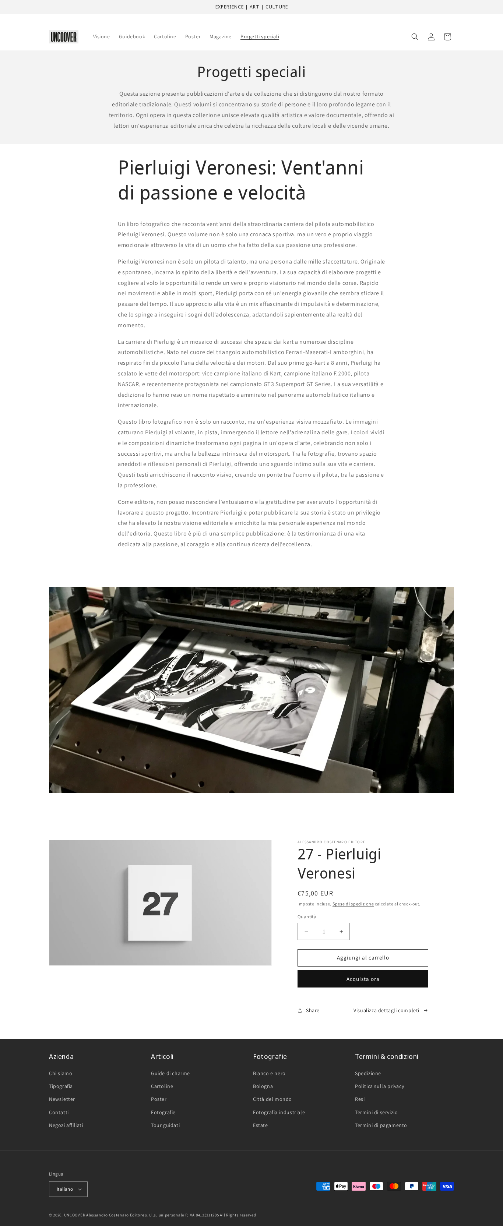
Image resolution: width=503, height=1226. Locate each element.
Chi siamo (60, 1073)
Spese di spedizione (353, 904)
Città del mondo (272, 1099)
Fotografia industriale (279, 1112)
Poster (159, 1099)
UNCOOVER (74, 1215)
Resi (360, 1099)
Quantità (307, 917)
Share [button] (313, 1010)
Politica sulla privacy (379, 1086)
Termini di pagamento (381, 1125)
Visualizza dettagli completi (386, 1010)
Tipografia (61, 1086)
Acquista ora (363, 978)
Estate (260, 1125)
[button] (415, 37)
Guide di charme (170, 1073)
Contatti (59, 1112)
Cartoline (162, 1086)
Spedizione (368, 1073)
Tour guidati (165, 1125)
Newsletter (62, 1099)
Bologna (263, 1086)
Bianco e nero (269, 1073)
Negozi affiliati (66, 1125)
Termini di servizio (376, 1112)
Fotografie (163, 1112)
